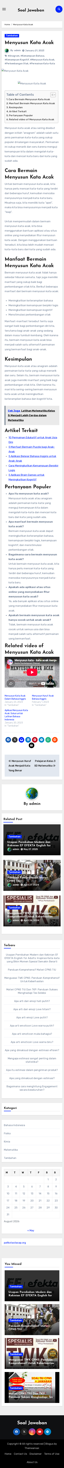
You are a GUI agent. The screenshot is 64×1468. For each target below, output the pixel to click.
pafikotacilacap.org (15, 1242)
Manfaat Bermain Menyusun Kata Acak (32, 103)
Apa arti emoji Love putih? (32, 1017)
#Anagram (13, 56)
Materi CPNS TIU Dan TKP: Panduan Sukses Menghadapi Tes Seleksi (31, 1397)
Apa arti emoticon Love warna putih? (32, 1025)
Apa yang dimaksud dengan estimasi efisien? (32, 1050)
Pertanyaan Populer (21, 115)
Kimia (7, 1141)
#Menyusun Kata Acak (42, 59)
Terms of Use (51, 1453)
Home (8, 1453)
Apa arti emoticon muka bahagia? (32, 1033)
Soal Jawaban (31, 10)
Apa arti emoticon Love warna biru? (32, 1042)
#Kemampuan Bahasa (32, 56)
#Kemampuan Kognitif (17, 59)
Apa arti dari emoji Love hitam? (32, 1009)
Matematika (11, 1149)
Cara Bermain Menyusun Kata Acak (29, 99)
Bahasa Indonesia (14, 1125)
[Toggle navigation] (4, 9)
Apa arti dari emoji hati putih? (32, 1001)
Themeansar (32, 1448)
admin (17, 50)
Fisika (7, 1133)
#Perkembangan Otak (16, 63)
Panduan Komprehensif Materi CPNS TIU (32, 969)
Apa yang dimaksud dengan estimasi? (32, 1078)
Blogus (49, 1443)
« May (30, 1230)
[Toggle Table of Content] (51, 94)
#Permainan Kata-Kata (42, 63)
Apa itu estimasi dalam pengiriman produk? (32, 1070)
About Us (32, 1462)
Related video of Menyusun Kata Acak (31, 119)
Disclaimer (36, 1453)
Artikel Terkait (18, 111)
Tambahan (12, 35)
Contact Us (20, 1453)
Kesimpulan (16, 107)
